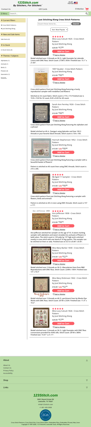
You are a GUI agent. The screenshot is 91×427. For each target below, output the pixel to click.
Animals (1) (4, 64)
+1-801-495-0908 (45, 407)
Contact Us (6, 9)
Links (5, 387)
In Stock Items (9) (6, 50)
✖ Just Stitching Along (8, 29)
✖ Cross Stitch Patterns (8, 25)
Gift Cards (43, 9)
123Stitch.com (45, 395)
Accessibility (7, 373)
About (6, 360)
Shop (5, 380)
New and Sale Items (11, 34)
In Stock (6, 45)
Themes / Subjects (10, 56)
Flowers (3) (4, 71)
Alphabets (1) (5, 61)
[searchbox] (49, 13)
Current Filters (9, 20)
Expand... (4, 78)
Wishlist (80, 9)
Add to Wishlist (59, 55)
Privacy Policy (8, 370)
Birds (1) (3, 67)
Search (76, 24)
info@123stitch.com (45, 404)
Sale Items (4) (5, 39)
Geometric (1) (5, 74)
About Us (6, 365)
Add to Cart (63, 51)
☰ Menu (4, 14)
